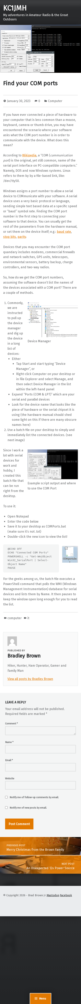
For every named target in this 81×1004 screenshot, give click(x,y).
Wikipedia (29, 155)
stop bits (9, 237)
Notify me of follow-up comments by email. (34, 797)
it (28, 618)
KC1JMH (15, 8)
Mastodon (53, 895)
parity (21, 237)
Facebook (66, 895)
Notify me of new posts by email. (28, 807)
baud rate (64, 232)
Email (9, 760)
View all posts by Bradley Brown (30, 679)
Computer (55, 101)
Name (9, 742)
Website (9, 778)
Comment (11, 723)
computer (14, 618)
